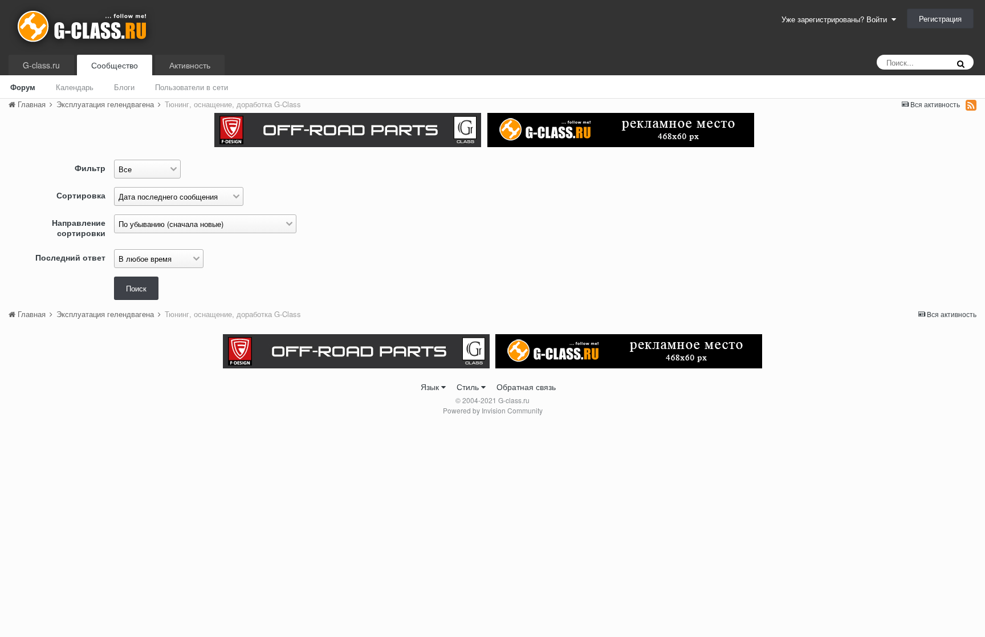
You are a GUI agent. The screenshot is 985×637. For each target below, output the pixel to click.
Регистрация (940, 18)
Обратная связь (526, 386)
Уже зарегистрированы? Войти (837, 19)
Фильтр (90, 167)
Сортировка (80, 194)
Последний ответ (70, 256)
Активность (189, 65)
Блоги (124, 87)
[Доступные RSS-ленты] (971, 105)
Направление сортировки (78, 227)
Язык (431, 386)
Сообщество (114, 65)
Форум (22, 87)
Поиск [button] (136, 288)
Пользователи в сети (191, 87)
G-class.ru (41, 65)
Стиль (469, 386)
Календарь (74, 87)
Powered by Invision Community (493, 410)
